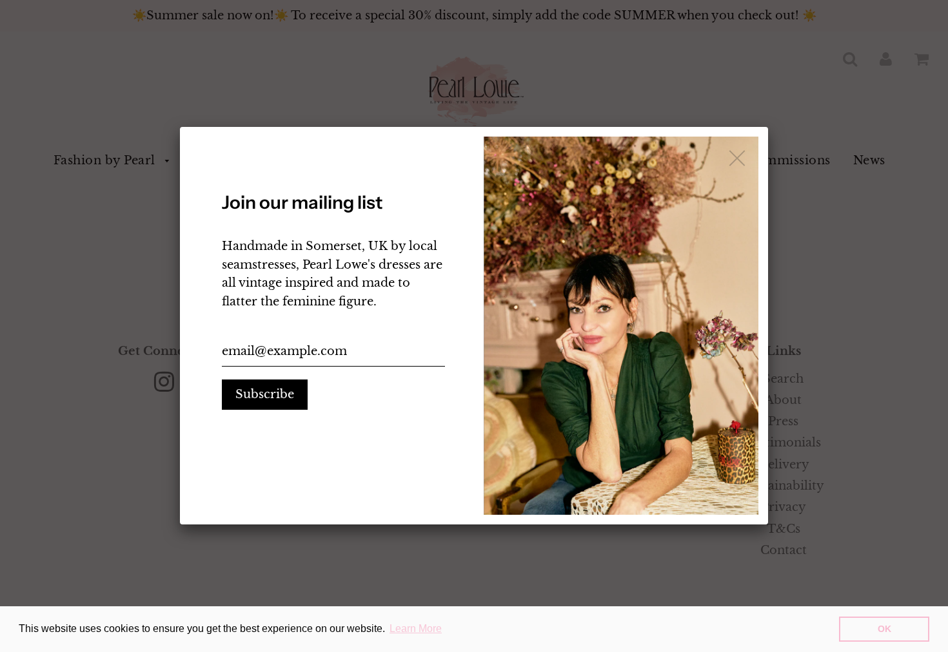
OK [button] (884, 629)
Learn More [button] (416, 628)
